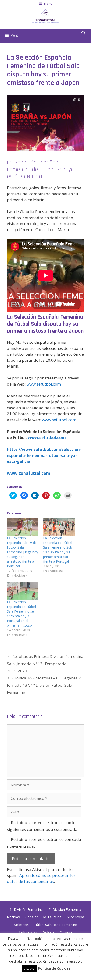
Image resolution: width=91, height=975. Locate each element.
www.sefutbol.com (44, 384)
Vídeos (48, 932)
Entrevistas (28, 932)
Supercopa (75, 916)
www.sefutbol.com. (59, 419)
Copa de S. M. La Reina (43, 916)
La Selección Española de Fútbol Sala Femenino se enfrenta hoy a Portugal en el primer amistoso (21, 614)
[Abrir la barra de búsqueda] (83, 33)
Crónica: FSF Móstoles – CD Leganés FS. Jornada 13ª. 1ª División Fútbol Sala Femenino (45, 685)
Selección (21, 924)
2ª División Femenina (64, 909)
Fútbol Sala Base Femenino (55, 924)
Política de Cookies (54, 968)
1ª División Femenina (26, 909)
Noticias (13, 916)
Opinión (66, 932)
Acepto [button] (29, 968)
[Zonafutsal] (45, 15)
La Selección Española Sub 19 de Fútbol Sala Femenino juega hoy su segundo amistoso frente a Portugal (22, 552)
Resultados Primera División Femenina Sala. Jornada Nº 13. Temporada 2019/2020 (45, 663)
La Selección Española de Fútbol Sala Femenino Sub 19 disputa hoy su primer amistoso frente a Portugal (57, 550)
